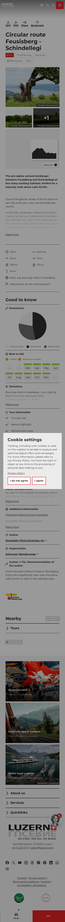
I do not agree (19, 480)
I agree (39, 480)
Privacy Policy (16, 473)
